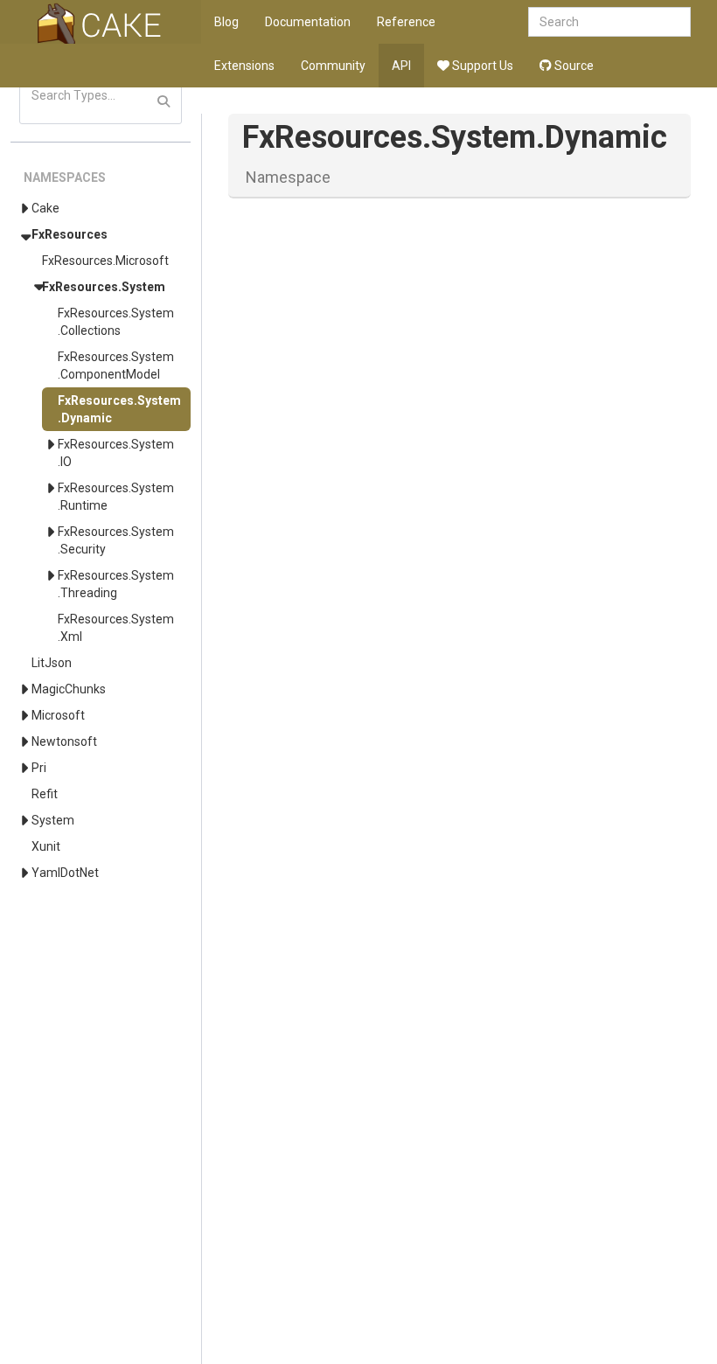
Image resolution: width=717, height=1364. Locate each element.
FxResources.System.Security (116, 540)
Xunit (45, 846)
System (52, 820)
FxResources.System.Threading (116, 584)
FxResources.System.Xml (116, 628)
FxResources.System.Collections (116, 322)
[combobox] (609, 22)
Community (333, 66)
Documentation (308, 22)
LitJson (51, 663)
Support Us (481, 66)
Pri (38, 768)
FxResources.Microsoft (105, 261)
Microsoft (58, 715)
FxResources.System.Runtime (116, 496)
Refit (44, 794)
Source (573, 66)
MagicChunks (68, 689)
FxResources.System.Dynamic (119, 409)
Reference (406, 22)
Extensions (244, 66)
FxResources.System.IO (116, 453)
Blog (226, 22)
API (401, 66)
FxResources (69, 234)
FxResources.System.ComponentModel (116, 365)
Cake (45, 208)
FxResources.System (103, 287)
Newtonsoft (64, 741)
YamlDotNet (65, 873)
